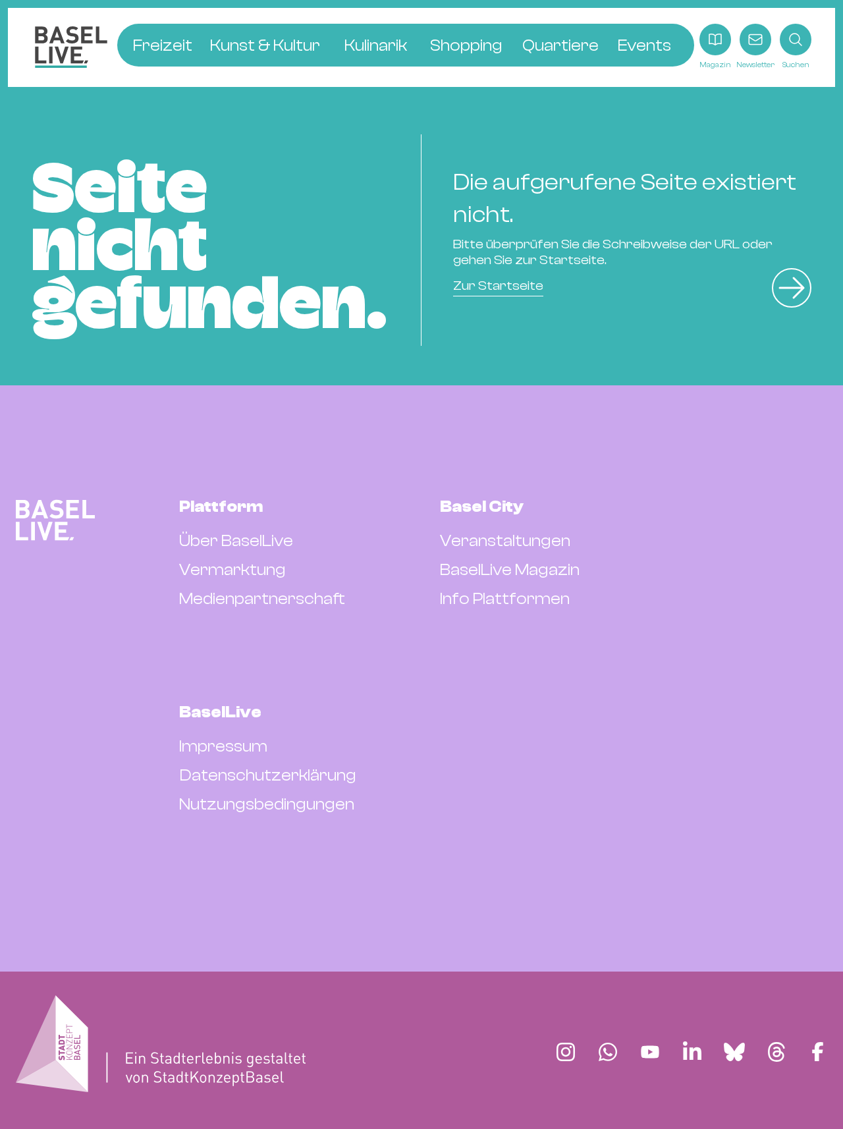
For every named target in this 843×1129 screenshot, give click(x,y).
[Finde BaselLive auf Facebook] (817, 1051)
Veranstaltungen (505, 541)
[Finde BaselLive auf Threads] (776, 1051)
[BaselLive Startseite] (71, 47)
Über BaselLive (236, 541)
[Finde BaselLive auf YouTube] (650, 1051)
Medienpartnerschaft (262, 599)
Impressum (223, 746)
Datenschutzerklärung (267, 775)
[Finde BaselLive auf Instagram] (565, 1051)
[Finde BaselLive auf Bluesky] (734, 1051)
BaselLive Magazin (510, 570)
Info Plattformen (505, 599)
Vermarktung (232, 570)
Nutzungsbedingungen (266, 804)
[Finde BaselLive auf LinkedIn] (692, 1051)
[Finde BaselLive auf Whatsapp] (607, 1051)
